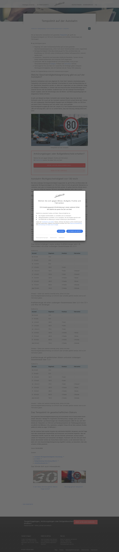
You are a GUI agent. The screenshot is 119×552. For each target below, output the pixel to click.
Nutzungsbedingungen (42, 237)
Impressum (62, 237)
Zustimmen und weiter (48, 222)
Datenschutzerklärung (76, 223)
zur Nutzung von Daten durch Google (48, 224)
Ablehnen (61, 231)
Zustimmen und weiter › (74, 231)
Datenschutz (53, 237)
